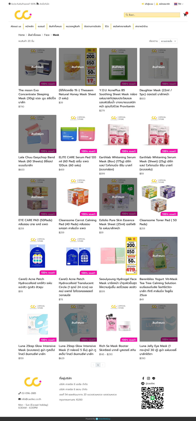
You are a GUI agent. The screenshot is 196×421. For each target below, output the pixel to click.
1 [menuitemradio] (98, 365)
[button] (178, 4)
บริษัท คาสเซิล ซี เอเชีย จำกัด (73, 384)
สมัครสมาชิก (164, 3)
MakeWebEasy (104, 418)
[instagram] (148, 378)
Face (47, 34)
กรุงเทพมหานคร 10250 (71, 399)
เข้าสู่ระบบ (149, 3)
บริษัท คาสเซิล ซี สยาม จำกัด (73, 389)
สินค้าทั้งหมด (34, 34)
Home (21, 34)
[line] (153, 378)
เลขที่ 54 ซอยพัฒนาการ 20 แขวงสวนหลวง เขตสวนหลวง (88, 394)
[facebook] (143, 378)
